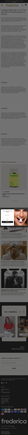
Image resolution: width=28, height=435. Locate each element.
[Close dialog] (26, 210)
